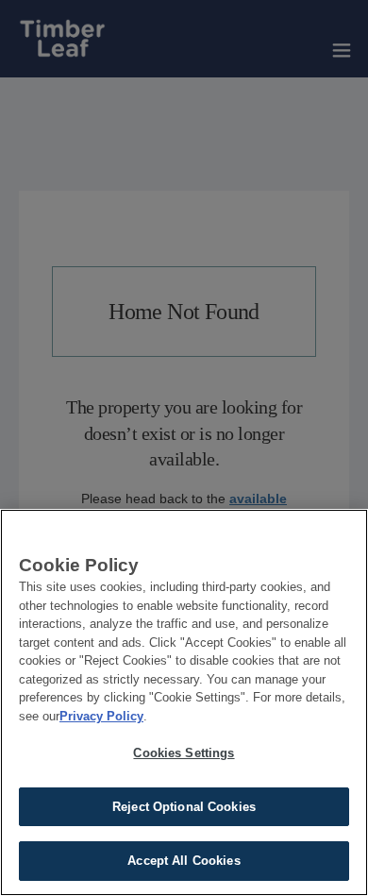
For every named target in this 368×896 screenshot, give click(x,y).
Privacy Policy (101, 716)
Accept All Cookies (183, 861)
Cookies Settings (183, 753)
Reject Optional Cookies (184, 807)
